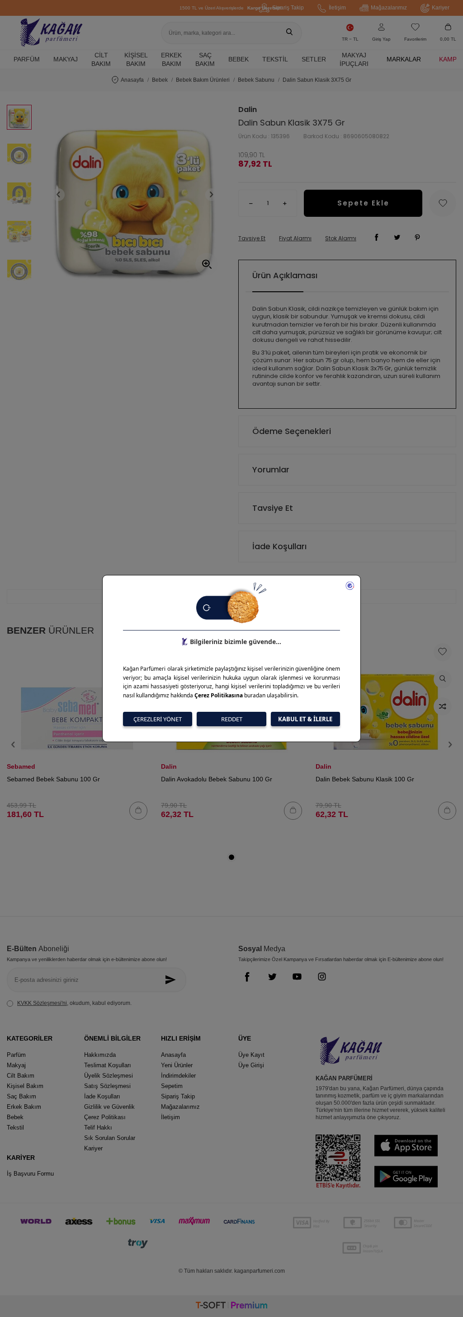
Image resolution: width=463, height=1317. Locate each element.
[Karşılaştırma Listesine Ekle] (443, 706)
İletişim (337, 8)
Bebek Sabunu (256, 80)
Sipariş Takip (288, 8)
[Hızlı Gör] (443, 679)
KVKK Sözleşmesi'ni (42, 1003)
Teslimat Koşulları (107, 1065)
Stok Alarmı (340, 238)
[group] (135, 194)
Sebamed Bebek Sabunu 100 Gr (53, 779)
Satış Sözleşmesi (107, 1086)
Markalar (404, 59)
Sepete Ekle (363, 203)
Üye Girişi (251, 1065)
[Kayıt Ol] (172, 979)
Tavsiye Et (251, 238)
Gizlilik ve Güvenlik (109, 1106)
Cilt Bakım (101, 59)
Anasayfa (132, 80)
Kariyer (440, 8)
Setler (314, 59)
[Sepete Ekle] (138, 811)
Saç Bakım (205, 59)
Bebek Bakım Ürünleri (203, 80)
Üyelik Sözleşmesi (108, 1075)
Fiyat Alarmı (295, 238)
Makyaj (65, 59)
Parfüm (27, 59)
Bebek (238, 59)
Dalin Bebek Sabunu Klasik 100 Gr (365, 779)
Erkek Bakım (171, 59)
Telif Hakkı (98, 1127)
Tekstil (275, 59)
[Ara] (289, 33)
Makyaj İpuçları (354, 59)
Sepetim (172, 1086)
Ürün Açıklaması (284, 275)
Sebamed (21, 766)
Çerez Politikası (105, 1117)
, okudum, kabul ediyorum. (74, 1003)
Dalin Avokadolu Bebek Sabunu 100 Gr (216, 779)
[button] (58, 194)
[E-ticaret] (231, 1306)
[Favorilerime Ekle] (443, 652)
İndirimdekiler (178, 1075)
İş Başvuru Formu (30, 1173)
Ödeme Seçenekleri (291, 431)
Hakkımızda (100, 1054)
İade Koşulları (279, 546)
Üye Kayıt (251, 1054)
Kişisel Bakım (136, 59)
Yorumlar (270, 469)
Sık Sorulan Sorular (109, 1138)
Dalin (247, 110)
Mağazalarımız (389, 8)
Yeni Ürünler (177, 1065)
